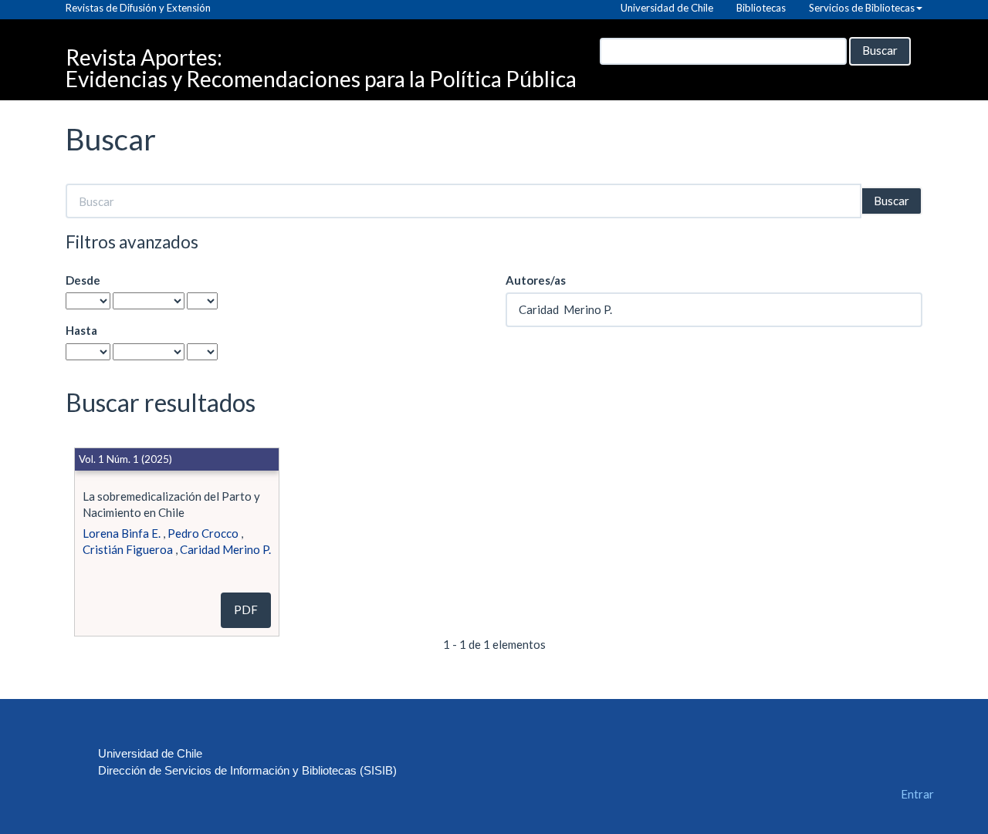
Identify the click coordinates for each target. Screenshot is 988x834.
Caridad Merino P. (225, 549)
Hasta (81, 330)
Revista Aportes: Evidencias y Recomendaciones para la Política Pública (321, 60)
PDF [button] (246, 609)
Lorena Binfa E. (122, 533)
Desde (83, 280)
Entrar (917, 794)
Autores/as (536, 280)
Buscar (880, 50)
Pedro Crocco (203, 533)
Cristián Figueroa (128, 549)
